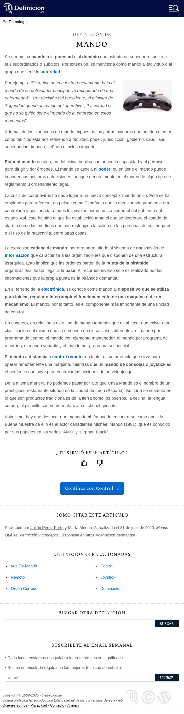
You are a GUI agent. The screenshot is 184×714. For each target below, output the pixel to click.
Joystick (107, 577)
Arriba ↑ (73, 705)
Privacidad (38, 705)
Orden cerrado (24, 588)
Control (106, 566)
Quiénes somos (14, 705)
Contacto (57, 705)
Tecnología (18, 22)
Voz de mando (24, 566)
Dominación (110, 588)
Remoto (18, 577)
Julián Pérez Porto (46, 527)
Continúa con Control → (92, 488)
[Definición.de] (24, 8)
